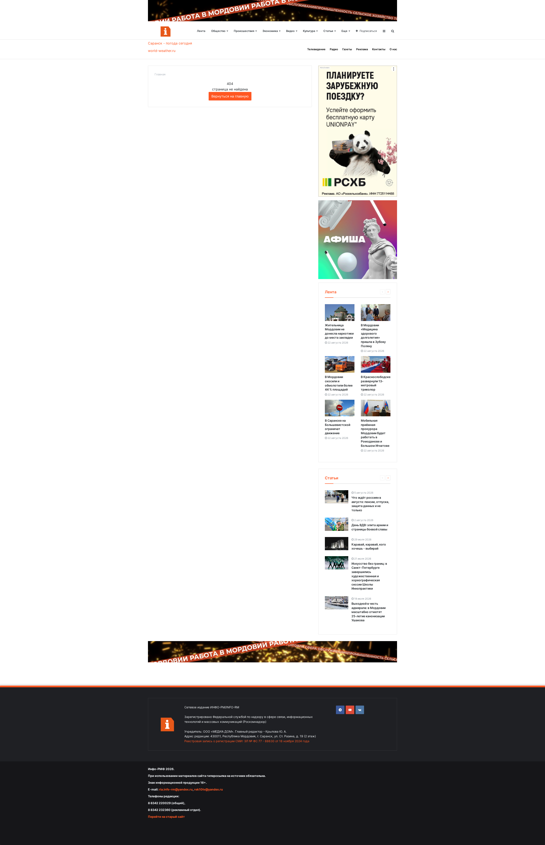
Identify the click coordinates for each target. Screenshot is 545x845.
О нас (393, 49)
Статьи (328, 31)
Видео (290, 31)
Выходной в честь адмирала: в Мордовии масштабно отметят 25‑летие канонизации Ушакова (368, 612)
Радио (334, 49)
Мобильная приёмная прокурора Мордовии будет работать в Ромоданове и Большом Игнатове (375, 433)
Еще (344, 31)
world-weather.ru (161, 51)
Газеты (347, 49)
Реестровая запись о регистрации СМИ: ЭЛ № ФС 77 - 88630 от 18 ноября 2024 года (246, 741)
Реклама (362, 49)
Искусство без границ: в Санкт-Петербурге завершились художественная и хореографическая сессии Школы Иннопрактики (369, 576)
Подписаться (368, 31)
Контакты (378, 49)
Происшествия (244, 31)
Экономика (270, 31)
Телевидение (316, 49)
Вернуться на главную (230, 96)
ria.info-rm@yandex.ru (176, 789)
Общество (218, 31)
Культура (309, 31)
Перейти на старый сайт (166, 816)
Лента (201, 31)
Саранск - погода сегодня (170, 43)
